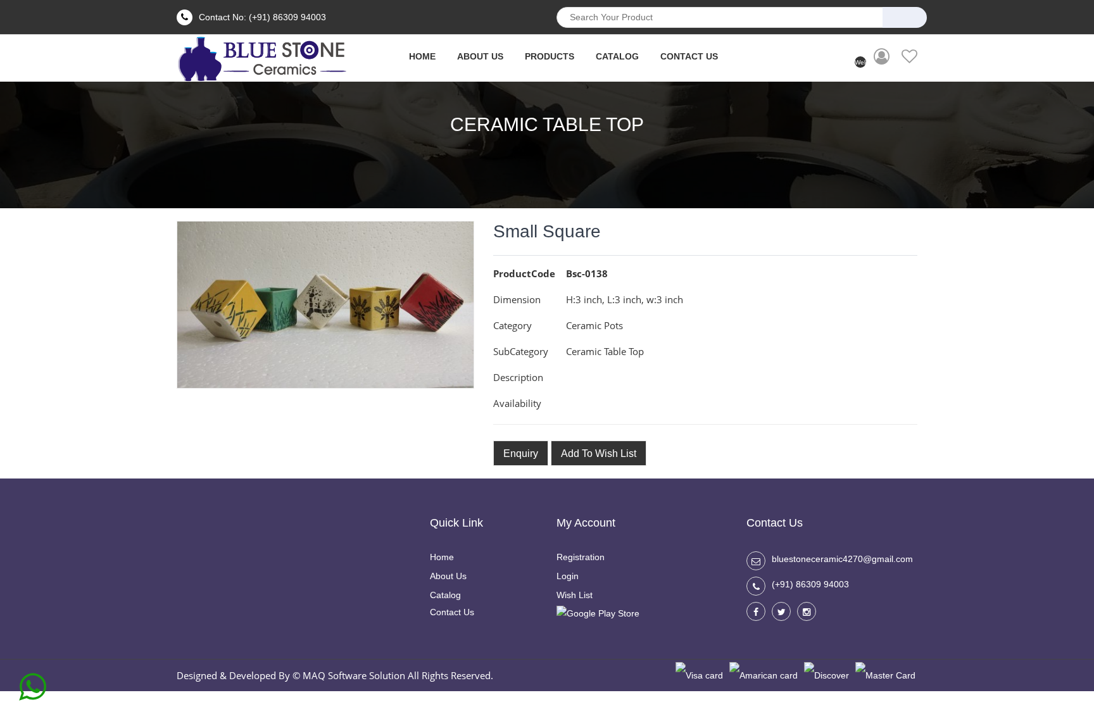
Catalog (617, 56)
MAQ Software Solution (354, 675)
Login (567, 576)
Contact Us (689, 56)
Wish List (574, 595)
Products (549, 56)
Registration (580, 557)
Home (442, 557)
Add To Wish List (598, 453)
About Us (448, 576)
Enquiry (520, 453)
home (422, 56)
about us (480, 56)
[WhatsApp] (32, 682)
